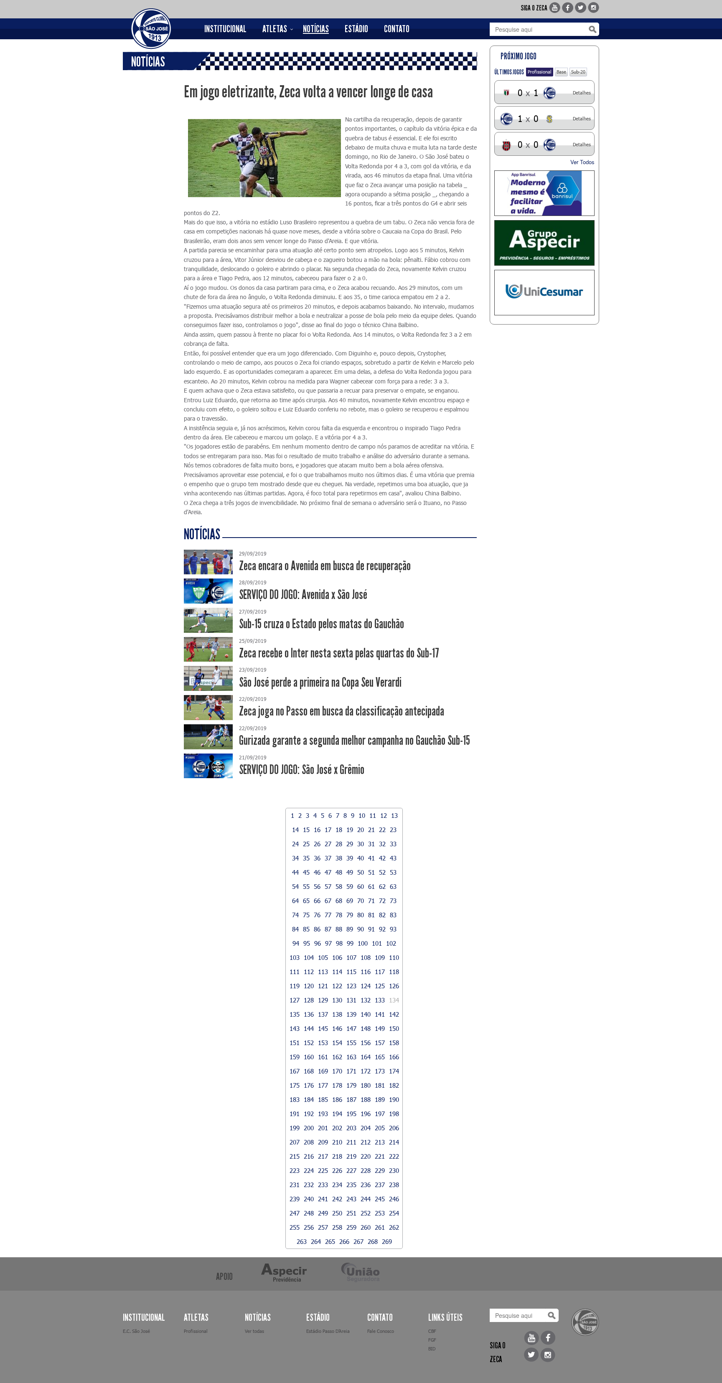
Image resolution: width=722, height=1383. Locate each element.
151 (295, 1042)
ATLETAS (274, 29)
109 (380, 957)
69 (349, 900)
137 (323, 1014)
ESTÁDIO (356, 29)
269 (387, 1241)
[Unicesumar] (544, 292)
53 (393, 872)
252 (366, 1213)
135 (295, 1014)
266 (344, 1241)
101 (377, 943)
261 (380, 1227)
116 (366, 971)
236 (366, 1184)
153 (323, 1042)
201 (323, 1128)
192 (309, 1113)
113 (323, 971)
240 (309, 1199)
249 (323, 1213)
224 (309, 1170)
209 (323, 1142)
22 (382, 829)
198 (394, 1113)
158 (394, 1042)
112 (309, 971)
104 (309, 957)
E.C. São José (136, 1331)
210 (337, 1142)
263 (302, 1241)
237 (380, 1184)
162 (337, 1057)
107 (351, 957)
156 (366, 1042)
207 (295, 1142)
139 (351, 1014)
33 (393, 844)
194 (337, 1113)
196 (366, 1113)
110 (394, 957)
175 (295, 1085)
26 (317, 844)
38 (339, 858)
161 (323, 1057)
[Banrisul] (544, 193)
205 (380, 1128)
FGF (432, 1339)
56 (317, 886)
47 (328, 872)
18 (339, 829)
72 (382, 900)
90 (360, 929)
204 (366, 1128)
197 (380, 1113)
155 (351, 1042)
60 (360, 886)
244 (366, 1199)
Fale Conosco (380, 1331)
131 (351, 1000)
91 (371, 929)
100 (363, 943)
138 (337, 1014)
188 (366, 1099)
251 (351, 1213)
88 (339, 929)
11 (372, 815)
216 (309, 1156)
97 (328, 943)
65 (306, 900)
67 (328, 900)
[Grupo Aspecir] (544, 243)
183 (295, 1099)
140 (366, 1014)
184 (309, 1099)
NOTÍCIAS (316, 29)
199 (295, 1128)
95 (306, 943)
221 (380, 1156)
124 (366, 986)
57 (328, 886)
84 (295, 929)
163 (351, 1057)
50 (360, 872)
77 (328, 915)
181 (380, 1085)
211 (351, 1142)
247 (295, 1213)
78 (339, 915)
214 (394, 1142)
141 (380, 1014)
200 (309, 1128)
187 (351, 1099)
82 (382, 915)
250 (337, 1213)
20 (360, 829)
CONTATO (396, 29)
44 (295, 872)
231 (295, 1184)
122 (337, 986)
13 (394, 815)
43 (393, 858)
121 (323, 986)
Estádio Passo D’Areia (328, 1331)
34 (295, 858)
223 (295, 1170)
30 (360, 844)
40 (360, 858)
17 (328, 829)
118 (394, 971)
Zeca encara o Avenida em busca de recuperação (325, 566)
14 (295, 829)
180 (366, 1085)
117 (380, 971)
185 (323, 1099)
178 (337, 1085)
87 (328, 929)
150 (394, 1028)
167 (295, 1071)
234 (337, 1184)
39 (349, 858)
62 (382, 886)
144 (309, 1028)
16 (317, 829)
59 (349, 886)
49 (349, 872)
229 (380, 1170)
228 (366, 1170)
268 (373, 1241)
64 (295, 900)
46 (317, 872)
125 (380, 986)
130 (337, 1000)
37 (328, 858)
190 (394, 1099)
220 (366, 1156)
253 (380, 1213)
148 (366, 1028)
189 (380, 1099)
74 (295, 915)
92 (382, 929)
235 (351, 1184)
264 (316, 1241)
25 (306, 844)
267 (358, 1241)
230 (394, 1170)
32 (382, 844)
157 (380, 1042)
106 (337, 957)
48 (339, 872)
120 (309, 986)
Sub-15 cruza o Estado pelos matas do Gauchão (321, 624)
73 (393, 900)
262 (394, 1227)
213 (380, 1142)
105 (323, 957)
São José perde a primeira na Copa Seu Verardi (320, 682)
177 (323, 1085)
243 (351, 1199)
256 (309, 1227)
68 (339, 900)
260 (366, 1227)
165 (380, 1057)
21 (371, 829)
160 (309, 1057)
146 (337, 1028)
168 (309, 1071)
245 (380, 1199)
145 (323, 1028)
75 (306, 915)
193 (323, 1113)
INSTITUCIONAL (225, 29)
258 (337, 1227)
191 (295, 1113)
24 (295, 844)
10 (361, 815)
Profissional (540, 71)
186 (337, 1099)
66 (317, 900)
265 (330, 1241)
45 (306, 872)
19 (349, 829)
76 (317, 915)
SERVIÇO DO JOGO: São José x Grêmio (301, 769)
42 (382, 858)
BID (431, 1348)
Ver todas (254, 1331)
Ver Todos (582, 162)
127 (295, 1000)
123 (351, 986)
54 (295, 886)
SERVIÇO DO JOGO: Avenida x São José (303, 594)
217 (323, 1156)
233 (323, 1184)
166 (394, 1057)
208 (309, 1142)
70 (360, 900)
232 (309, 1184)
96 (317, 943)
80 (360, 915)
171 (351, 1071)
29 (349, 844)
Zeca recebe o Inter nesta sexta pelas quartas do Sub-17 (339, 653)
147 (351, 1028)
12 (383, 815)
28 (339, 844)
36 (317, 858)
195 (351, 1113)
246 (394, 1199)
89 (349, 929)
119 (295, 986)
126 (394, 986)
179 (351, 1085)
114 (337, 971)
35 (306, 858)
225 (323, 1170)
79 (349, 915)
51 (371, 872)
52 (382, 872)
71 (371, 900)
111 (295, 971)
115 (351, 971)
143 (295, 1028)
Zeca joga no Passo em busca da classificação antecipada (341, 711)
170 (337, 1071)
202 (337, 1128)
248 (309, 1213)
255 (295, 1227)
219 (351, 1156)
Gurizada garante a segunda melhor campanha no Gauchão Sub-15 (354, 740)
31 (371, 844)
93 (393, 929)
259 (351, 1227)
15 (306, 829)
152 (309, 1042)
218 (337, 1156)
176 (309, 1085)
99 (350, 943)
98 (339, 943)
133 (380, 1000)
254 (394, 1213)
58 (339, 886)
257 (323, 1227)
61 (371, 886)
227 (351, 1170)
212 (366, 1142)
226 (337, 1170)
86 (317, 929)
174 (394, 1071)
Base (561, 71)
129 (323, 1000)
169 (323, 1071)
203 (351, 1128)
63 (393, 886)
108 (366, 957)
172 (366, 1071)
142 (394, 1014)
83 (393, 915)
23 (393, 829)
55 (306, 886)
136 (309, 1014)
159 (295, 1057)
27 (328, 844)
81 (371, 915)
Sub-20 (578, 71)
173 (380, 1071)
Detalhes (582, 92)
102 (391, 943)
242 (337, 1199)
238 (394, 1184)
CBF (432, 1331)
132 (366, 1000)
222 (394, 1156)
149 (380, 1028)
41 (371, 858)
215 (295, 1156)
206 (394, 1128)
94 (295, 943)
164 (366, 1057)
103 (295, 957)
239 (295, 1199)
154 (337, 1042)
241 (323, 1199)
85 (306, 929)
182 (394, 1085)
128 (309, 1000)
